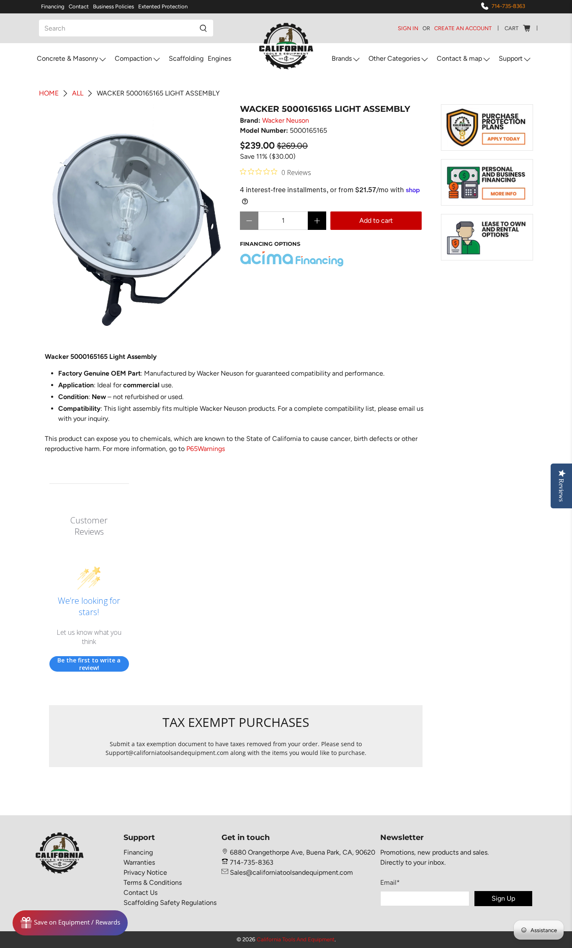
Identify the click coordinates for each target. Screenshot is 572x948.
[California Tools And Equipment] (286, 47)
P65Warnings (205, 449)
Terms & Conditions (153, 882)
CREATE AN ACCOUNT (463, 28)
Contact (79, 6)
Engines (219, 58)
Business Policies (113, 6)
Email (390, 882)
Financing (52, 6)
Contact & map (459, 58)
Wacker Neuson (285, 120)
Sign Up (503, 898)
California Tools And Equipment (296, 939)
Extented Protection (163, 6)
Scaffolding (186, 58)
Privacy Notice (145, 872)
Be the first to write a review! (89, 664)
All (77, 93)
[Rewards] (70, 922)
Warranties (139, 862)
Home (49, 93)
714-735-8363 (508, 6)
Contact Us (140, 892)
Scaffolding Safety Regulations (170, 903)
